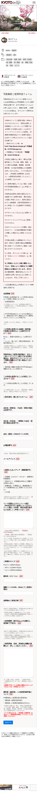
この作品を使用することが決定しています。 (18, 384)
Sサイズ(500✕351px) (12, 565)
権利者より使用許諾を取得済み (16, 698)
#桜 (15, 55)
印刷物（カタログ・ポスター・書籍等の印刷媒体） (18, 477)
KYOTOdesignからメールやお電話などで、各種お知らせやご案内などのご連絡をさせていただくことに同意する (18, 315)
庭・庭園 (9, 62)
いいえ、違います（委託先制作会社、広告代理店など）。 (18, 342)
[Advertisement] (18, 761)
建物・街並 (28, 62)
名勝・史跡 (17, 59)
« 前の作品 (5, 33)
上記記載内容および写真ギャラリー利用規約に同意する (18, 286)
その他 (7, 492)
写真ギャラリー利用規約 (16, 256)
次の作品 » (32, 33)
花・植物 (17, 62)
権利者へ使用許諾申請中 (13, 700)
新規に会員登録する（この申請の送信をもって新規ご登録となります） (18, 298)
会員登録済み (10, 301)
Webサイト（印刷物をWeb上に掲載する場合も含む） (17, 482)
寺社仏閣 (9, 59)
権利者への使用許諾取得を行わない (17, 703)
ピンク (17, 65)
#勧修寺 (8, 55)
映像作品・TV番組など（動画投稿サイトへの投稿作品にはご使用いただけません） (17, 487)
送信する (8, 722)
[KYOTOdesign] (11, 3)
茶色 (11, 65)
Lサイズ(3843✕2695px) (13, 570)
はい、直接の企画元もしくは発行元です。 (17, 337)
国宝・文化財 (27, 59)
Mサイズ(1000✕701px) (13, 567)
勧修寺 (14, 50)
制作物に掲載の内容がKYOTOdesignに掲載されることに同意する (18, 368)
